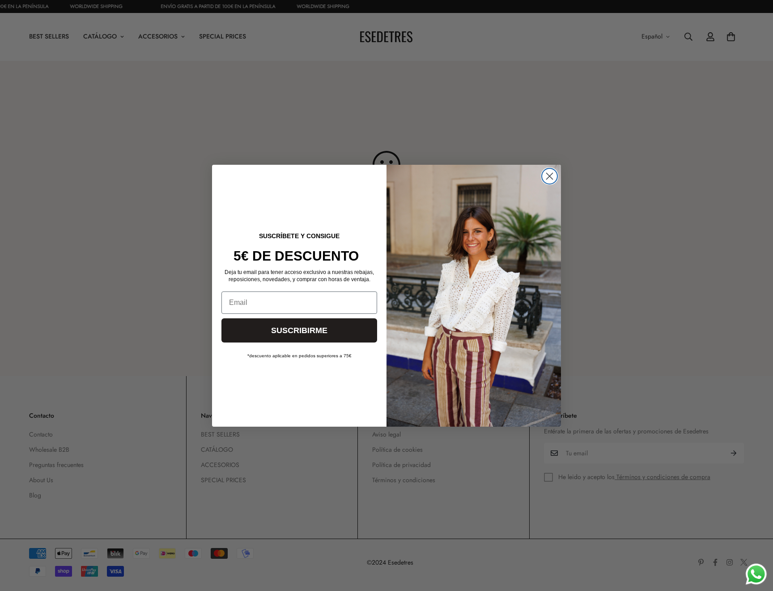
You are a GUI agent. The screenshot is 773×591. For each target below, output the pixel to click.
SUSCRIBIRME (299, 330)
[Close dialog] (549, 176)
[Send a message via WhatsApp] (756, 574)
